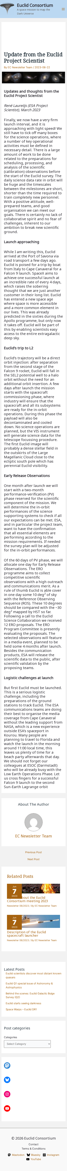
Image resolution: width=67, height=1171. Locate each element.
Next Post (33, 859)
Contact (33, 1144)
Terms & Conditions (34, 1148)
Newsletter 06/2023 (18, 905)
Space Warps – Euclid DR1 (21, 1009)
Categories (10, 1037)
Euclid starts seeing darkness (23, 1003)
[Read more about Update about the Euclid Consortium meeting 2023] (33, 888)
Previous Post (33, 852)
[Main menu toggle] (63, 9)
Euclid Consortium (35, 5)
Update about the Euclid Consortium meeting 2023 (27, 899)
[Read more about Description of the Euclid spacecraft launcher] (33, 921)
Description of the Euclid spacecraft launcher (26, 933)
